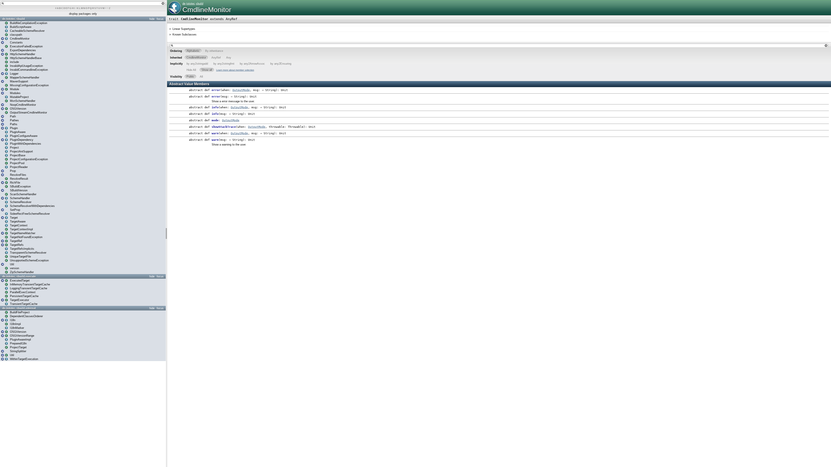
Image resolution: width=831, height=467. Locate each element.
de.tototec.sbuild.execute (19, 276)
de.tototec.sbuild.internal (19, 308)
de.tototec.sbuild (13, 19)
